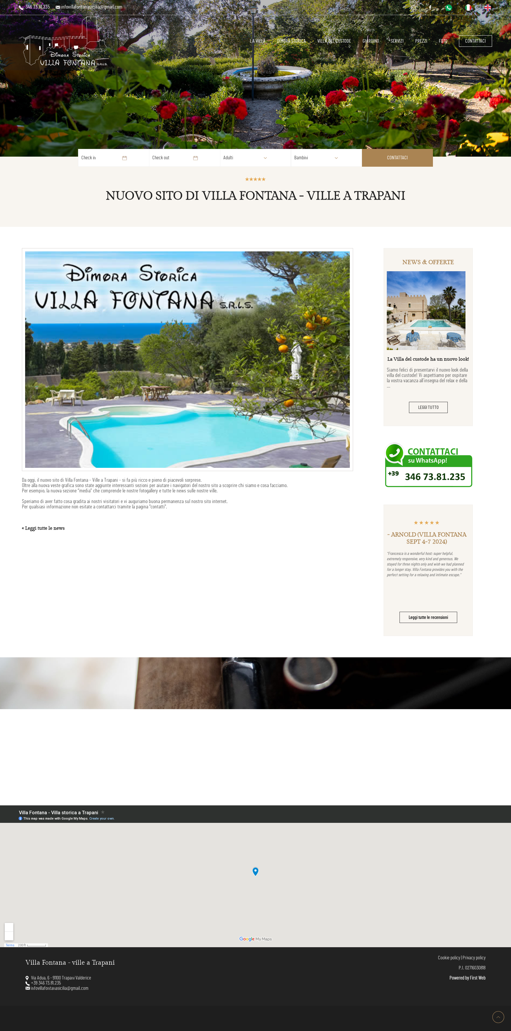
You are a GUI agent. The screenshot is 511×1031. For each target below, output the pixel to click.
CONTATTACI (475, 41)
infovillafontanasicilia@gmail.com (91, 7)
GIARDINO (371, 41)
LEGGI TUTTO (428, 407)
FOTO (443, 41)
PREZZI (421, 41)
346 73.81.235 (37, 7)
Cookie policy (449, 957)
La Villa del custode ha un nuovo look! (428, 359)
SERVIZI (397, 41)
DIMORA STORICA (291, 41)
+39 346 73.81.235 (46, 982)
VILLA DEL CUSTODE (334, 41)
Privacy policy (474, 957)
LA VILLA (258, 41)
